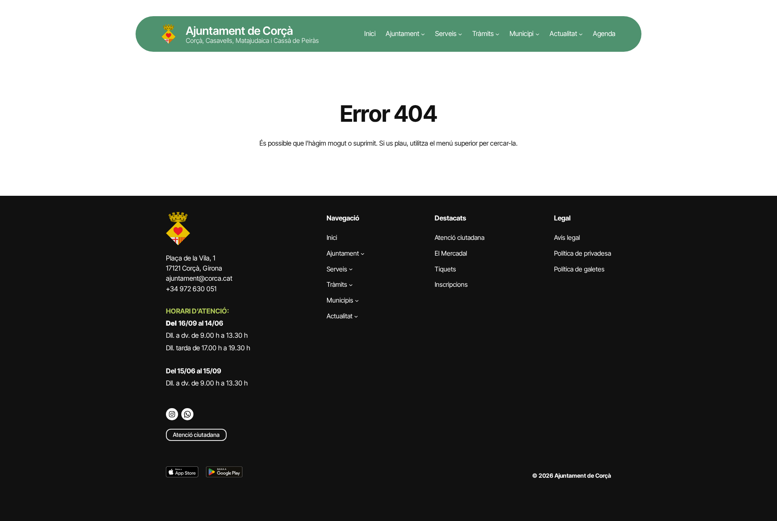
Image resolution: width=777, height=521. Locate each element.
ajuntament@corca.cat (199, 278)
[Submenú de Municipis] (357, 301)
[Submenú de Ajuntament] (423, 34)
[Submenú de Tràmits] (497, 34)
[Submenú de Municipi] (537, 34)
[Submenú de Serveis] (460, 34)
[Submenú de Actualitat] (581, 34)
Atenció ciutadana (196, 434)
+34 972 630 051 (191, 289)
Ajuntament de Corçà (239, 31)
